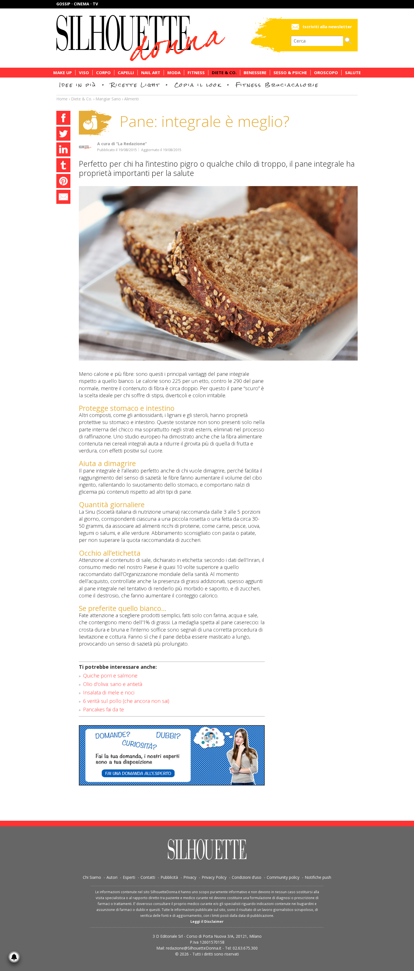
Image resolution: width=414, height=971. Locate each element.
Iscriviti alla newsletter (327, 26)
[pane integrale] (218, 273)
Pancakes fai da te (103, 709)
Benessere (255, 72)
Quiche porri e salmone (110, 675)
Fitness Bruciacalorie (277, 85)
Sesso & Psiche (290, 72)
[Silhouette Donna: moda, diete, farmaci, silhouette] (164, 38)
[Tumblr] (63, 166)
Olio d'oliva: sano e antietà (112, 684)
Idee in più (77, 85)
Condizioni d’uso (246, 877)
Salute (353, 72)
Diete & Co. (224, 72)
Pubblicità (169, 877)
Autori (111, 877)
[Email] (63, 198)
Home (62, 98)
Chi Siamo (92, 877)
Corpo (103, 72)
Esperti (129, 877)
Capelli (126, 72)
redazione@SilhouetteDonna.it (193, 948)
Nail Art (150, 72)
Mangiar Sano (108, 98)
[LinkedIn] (63, 150)
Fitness (196, 72)
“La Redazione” (131, 143)
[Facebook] (63, 119)
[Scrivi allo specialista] (172, 755)
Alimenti (131, 98)
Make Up (62, 72)
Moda (174, 72)
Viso (84, 72)
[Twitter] (63, 134)
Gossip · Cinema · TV (77, 3)
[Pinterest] (63, 182)
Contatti (148, 877)
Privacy (189, 877)
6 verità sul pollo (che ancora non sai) (126, 701)
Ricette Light (135, 85)
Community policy (283, 877)
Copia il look (197, 85)
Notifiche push (318, 877)
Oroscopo (326, 72)
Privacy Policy (214, 877)
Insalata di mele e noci (108, 692)
